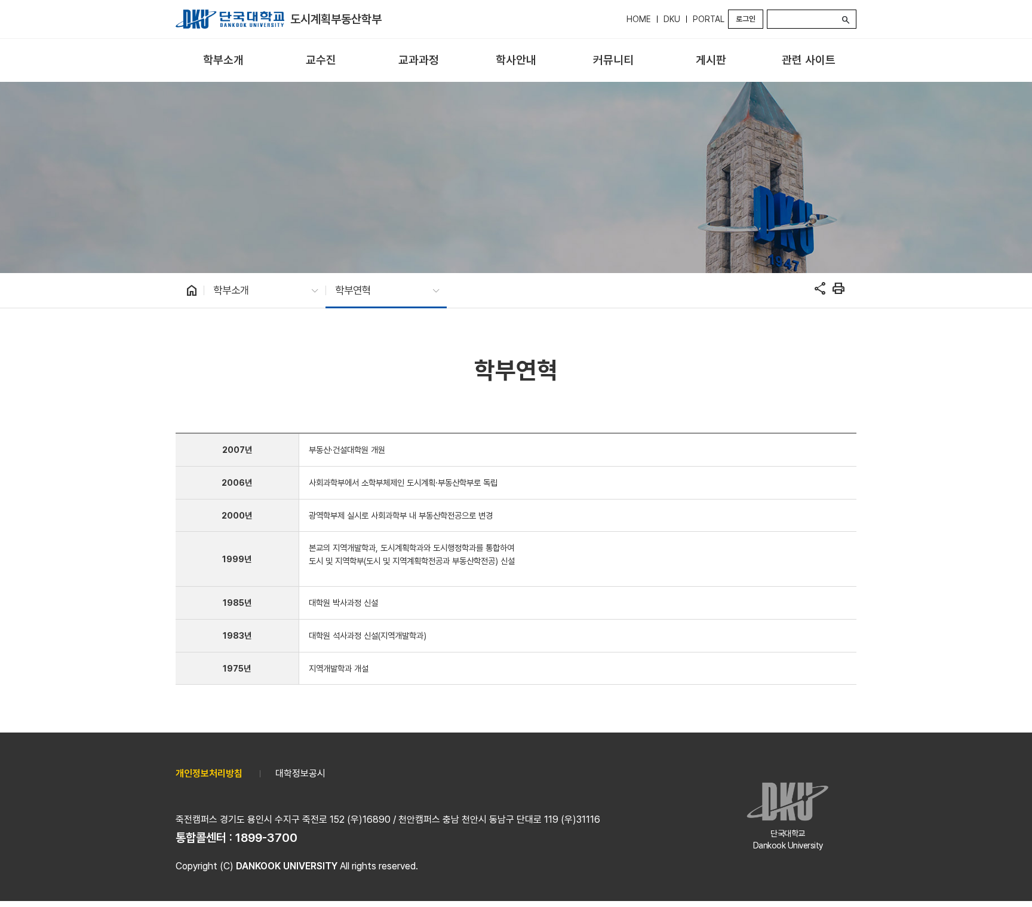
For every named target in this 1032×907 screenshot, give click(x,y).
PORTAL (708, 19)
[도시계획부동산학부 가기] (230, 19)
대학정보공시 (300, 773)
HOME (638, 19)
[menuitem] (223, 60)
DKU (672, 19)
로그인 (745, 18)
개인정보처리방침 (209, 773)
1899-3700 (266, 838)
